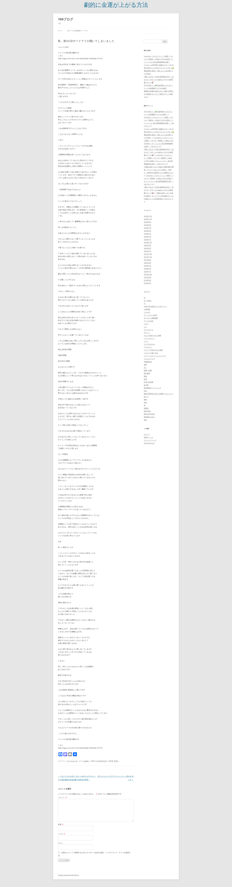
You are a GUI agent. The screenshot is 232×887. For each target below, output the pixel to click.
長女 (145, 420)
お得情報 (147, 309)
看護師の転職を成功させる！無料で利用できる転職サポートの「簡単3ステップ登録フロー (159, 94)
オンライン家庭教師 (151, 318)
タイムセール (148, 330)
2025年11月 (148, 219)
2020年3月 (147, 269)
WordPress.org (149, 443)
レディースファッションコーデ (155, 356)
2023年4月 (147, 245)
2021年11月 (148, 257)
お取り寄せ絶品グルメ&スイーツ (155, 306)
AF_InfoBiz (147, 301)
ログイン (147, 434)
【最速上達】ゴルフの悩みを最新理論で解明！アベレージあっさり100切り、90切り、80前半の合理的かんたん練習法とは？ (159, 170)
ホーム (60, 31)
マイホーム (148, 347)
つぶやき (147, 312)
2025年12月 (148, 216)
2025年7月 (147, 228)
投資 (145, 379)
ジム (145, 327)
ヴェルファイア (149, 359)
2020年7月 (147, 266)
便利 (145, 365)
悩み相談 (147, 373)
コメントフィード (150, 440)
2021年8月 (147, 260)
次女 (145, 391)
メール (61, 834)
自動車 (146, 408)
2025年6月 (147, 231)
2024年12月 (148, 242)
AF (145, 298)
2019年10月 (148, 274)
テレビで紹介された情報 (152, 335)
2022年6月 (147, 248)
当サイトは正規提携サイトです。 (78, 31)
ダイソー (147, 333)
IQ (144, 303)
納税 (145, 399)
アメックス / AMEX (150, 315)
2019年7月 (147, 283)
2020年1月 (147, 271)
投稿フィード (148, 437)
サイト (60, 843)
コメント (62, 797)
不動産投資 (148, 362)
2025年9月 (147, 222)
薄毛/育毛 (147, 411)
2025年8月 (147, 225)
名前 (61, 824)
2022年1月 (147, 251)
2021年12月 (148, 254)
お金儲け (86, 761)
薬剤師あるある (149, 417)
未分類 (146, 385)
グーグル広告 (148, 321)
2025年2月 (147, 237)
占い (145, 367)
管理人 (116, 761)
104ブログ (65, 19)
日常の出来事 (148, 382)
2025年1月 (147, 239)
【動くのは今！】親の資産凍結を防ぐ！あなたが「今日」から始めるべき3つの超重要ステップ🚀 (159, 80)
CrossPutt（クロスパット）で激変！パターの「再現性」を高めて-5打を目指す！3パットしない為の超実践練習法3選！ (158, 59)
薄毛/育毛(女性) (149, 414)
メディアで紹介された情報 (153, 350)
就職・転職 (148, 370)
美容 (145, 402)
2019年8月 (147, 280)
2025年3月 (147, 234)
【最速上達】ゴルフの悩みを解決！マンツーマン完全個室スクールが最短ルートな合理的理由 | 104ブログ (159, 196)
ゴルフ (146, 324)
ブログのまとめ (72, 761)
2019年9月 (147, 277)
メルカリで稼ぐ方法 (151, 353)
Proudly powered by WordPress (68, 875)
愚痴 (145, 376)
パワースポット (149, 338)
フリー (146, 341)
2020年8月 (147, 263)
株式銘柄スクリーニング (152, 388)
